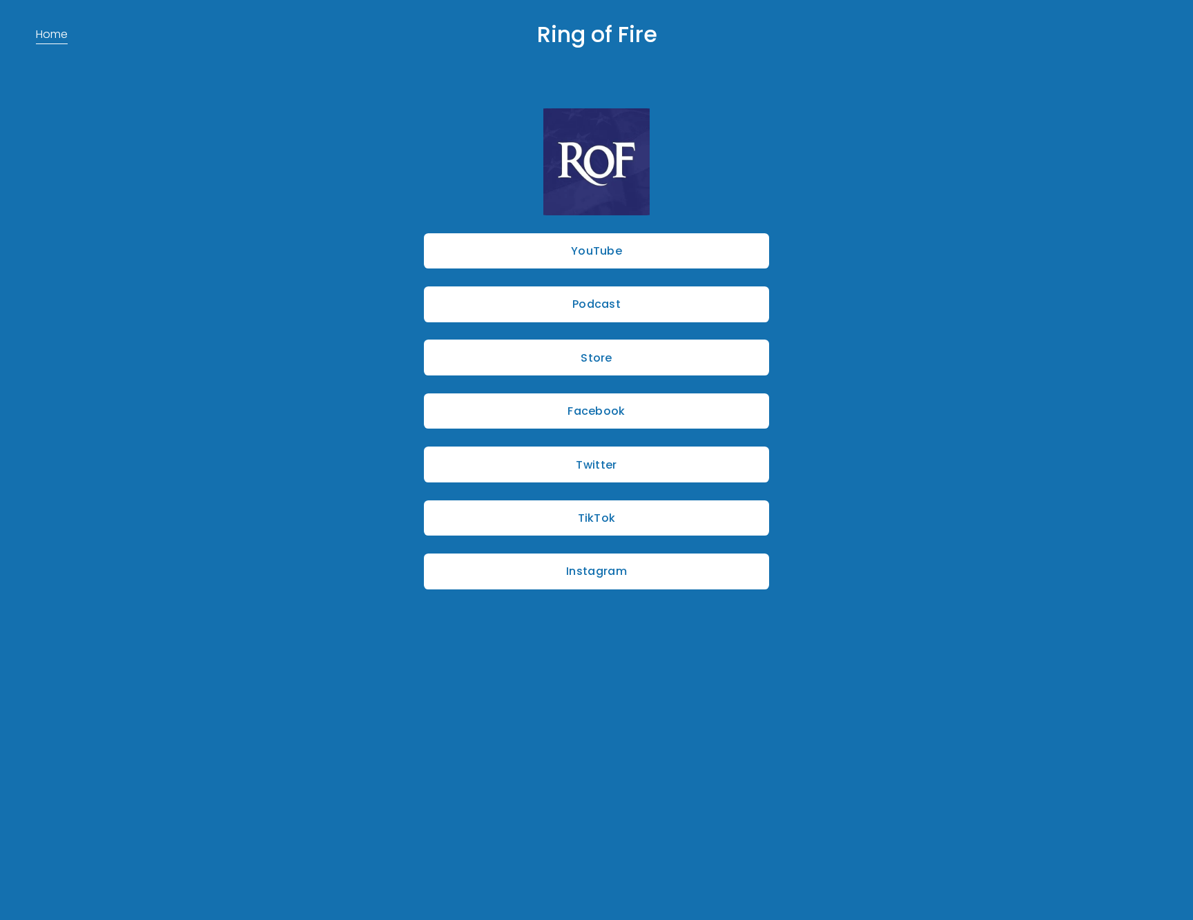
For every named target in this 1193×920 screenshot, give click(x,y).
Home (52, 34)
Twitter (596, 465)
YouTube (596, 251)
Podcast (596, 304)
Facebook (596, 411)
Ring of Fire (597, 34)
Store (596, 358)
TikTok (597, 518)
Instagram (596, 571)
